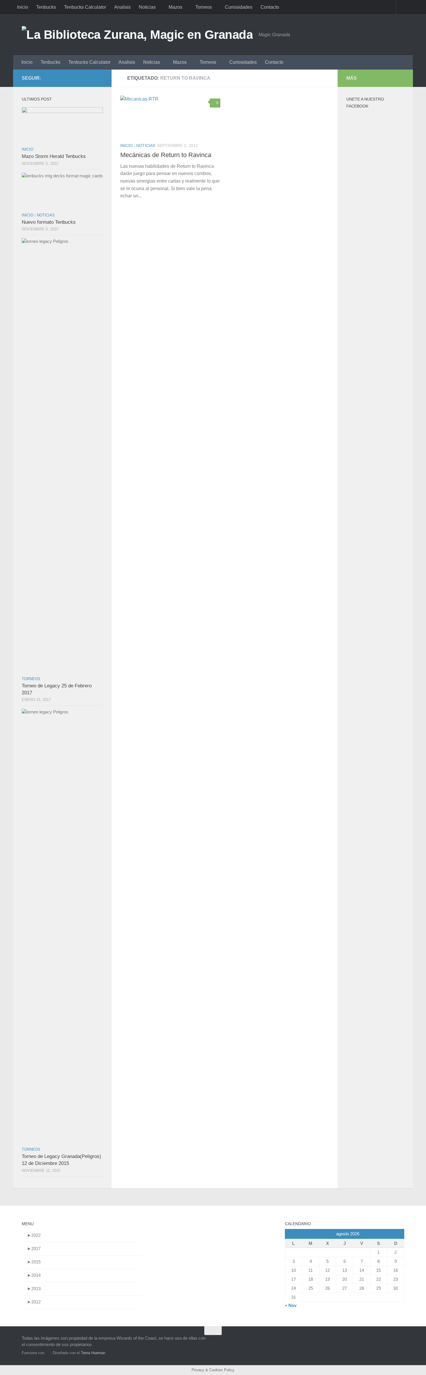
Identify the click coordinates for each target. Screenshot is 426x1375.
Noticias (147, 7)
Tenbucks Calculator (85, 7)
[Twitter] (99, 77)
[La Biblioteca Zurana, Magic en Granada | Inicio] (137, 34)
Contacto (270, 7)
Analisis (122, 7)
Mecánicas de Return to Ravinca (165, 155)
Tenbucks (46, 7)
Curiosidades (238, 7)
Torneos (203, 7)
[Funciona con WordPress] (47, 1353)
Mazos (175, 7)
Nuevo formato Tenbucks (49, 222)
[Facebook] (90, 77)
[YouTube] (80, 77)
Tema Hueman (93, 1353)
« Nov (290, 1305)
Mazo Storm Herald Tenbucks (54, 156)
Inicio (22, 7)
